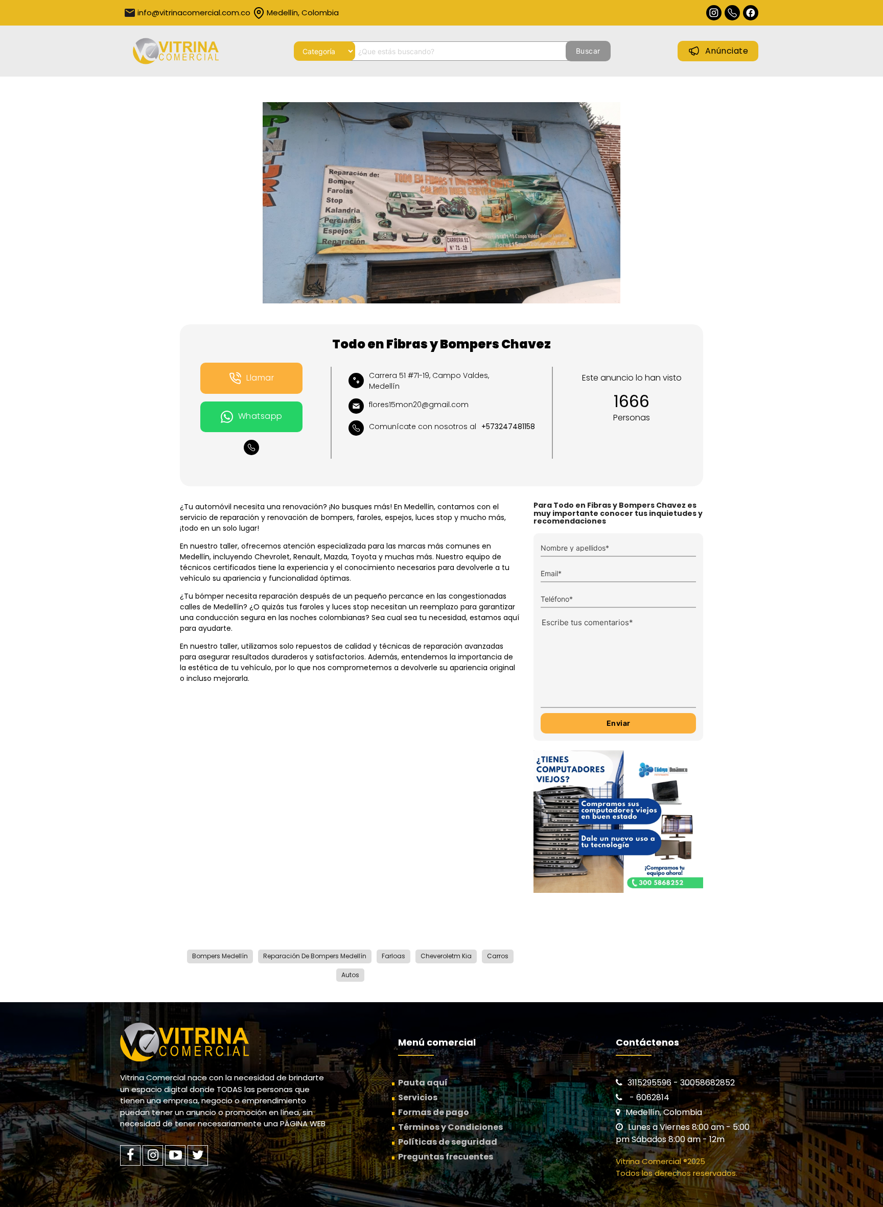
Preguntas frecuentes (445, 1157)
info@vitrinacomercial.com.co (193, 12)
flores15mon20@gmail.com (419, 404)
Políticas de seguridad (447, 1142)
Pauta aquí (423, 1082)
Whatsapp (260, 416)
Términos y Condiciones (450, 1127)
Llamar (260, 378)
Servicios (417, 1097)
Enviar (619, 722)
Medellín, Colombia (303, 12)
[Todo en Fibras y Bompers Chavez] (441, 202)
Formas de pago (433, 1112)
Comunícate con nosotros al (452, 426)
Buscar (588, 50)
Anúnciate (727, 51)
